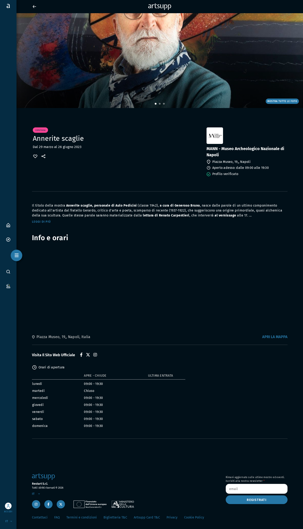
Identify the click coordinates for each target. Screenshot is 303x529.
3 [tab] (164, 104)
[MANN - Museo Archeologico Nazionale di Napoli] (247, 135)
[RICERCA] (8, 271)
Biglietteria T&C (115, 517)
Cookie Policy (194, 517)
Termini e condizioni (81, 517)
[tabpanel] (151, 60)
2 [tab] (160, 104)
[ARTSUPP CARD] (8, 286)
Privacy (172, 517)
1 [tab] (156, 104)
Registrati (257, 500)
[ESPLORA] (8, 239)
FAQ (57, 517)
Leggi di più (41, 221)
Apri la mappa (275, 337)
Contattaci (40, 517)
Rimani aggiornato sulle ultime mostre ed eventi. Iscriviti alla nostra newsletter (255, 479)
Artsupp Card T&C (147, 517)
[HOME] (8, 225)
